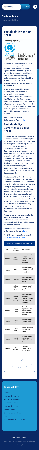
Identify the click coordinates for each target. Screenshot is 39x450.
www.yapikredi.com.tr (29, 441)
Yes (13, 366)
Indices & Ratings (10, 409)
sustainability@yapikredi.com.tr (15, 237)
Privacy (18, 437)
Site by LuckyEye (19, 445)
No (26, 366)
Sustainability (11, 387)
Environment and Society (13, 413)
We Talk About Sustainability (14, 419)
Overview (7, 393)
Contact (24, 437)
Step (5, 416)
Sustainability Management (13, 396)
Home (4, 20)
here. (25, 120)
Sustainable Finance (11, 403)
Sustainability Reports (12, 406)
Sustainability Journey (12, 399)
